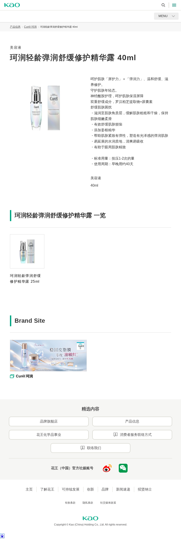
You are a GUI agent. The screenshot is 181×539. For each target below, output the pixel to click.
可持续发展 (70, 489)
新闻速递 (123, 489)
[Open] (174, 5)
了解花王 (47, 489)
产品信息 (15, 26)
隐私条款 (88, 502)
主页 (29, 489)
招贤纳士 (145, 489)
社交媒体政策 (108, 502)
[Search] (163, 5)
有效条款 (70, 502)
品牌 (105, 489)
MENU (163, 16)
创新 (90, 489)
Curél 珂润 (30, 26)
